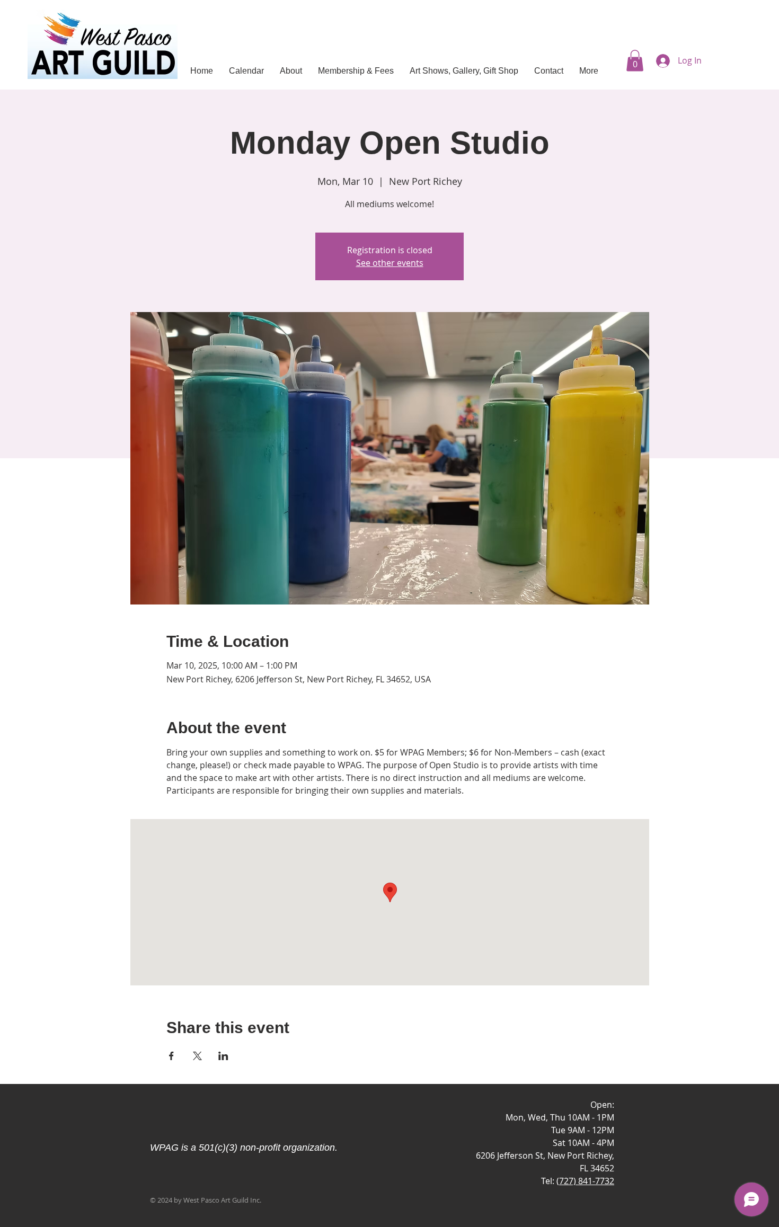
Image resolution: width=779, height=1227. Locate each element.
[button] (635, 61)
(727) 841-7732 (585, 1181)
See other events (389, 263)
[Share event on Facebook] (171, 1056)
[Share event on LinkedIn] (223, 1056)
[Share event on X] (197, 1056)
